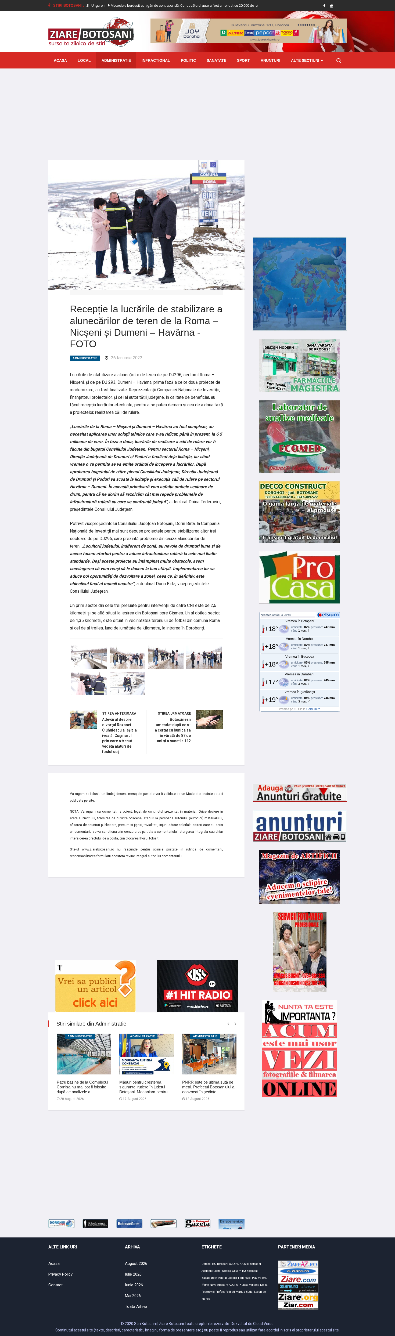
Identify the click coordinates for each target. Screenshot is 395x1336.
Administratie (116, 60)
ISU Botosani (220, 1264)
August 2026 (136, 1263)
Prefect (220, 1292)
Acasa (60, 60)
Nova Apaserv (219, 1285)
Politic (188, 60)
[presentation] (228, 1023)
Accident (207, 1271)
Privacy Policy (60, 1274)
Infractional (156, 60)
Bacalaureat (209, 1278)
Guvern (236, 1271)
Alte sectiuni (305, 60)
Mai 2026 (133, 1295)
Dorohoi (206, 1264)
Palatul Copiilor (227, 1278)
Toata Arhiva (136, 1306)
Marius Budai (244, 1292)
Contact (55, 1285)
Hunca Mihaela (249, 1285)
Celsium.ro (313, 709)
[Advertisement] (197, 110)
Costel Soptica (222, 1271)
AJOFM (234, 1285)
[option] (147, 5)
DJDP (232, 1264)
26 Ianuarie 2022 (126, 357)
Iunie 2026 (134, 1285)
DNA (240, 1264)
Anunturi (270, 60)
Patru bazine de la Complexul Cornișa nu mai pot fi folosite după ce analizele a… (82, 1087)
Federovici (244, 1278)
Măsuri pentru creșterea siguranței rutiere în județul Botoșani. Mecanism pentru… (145, 1087)
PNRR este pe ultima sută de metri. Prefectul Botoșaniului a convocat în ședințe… (208, 1087)
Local (84, 60)
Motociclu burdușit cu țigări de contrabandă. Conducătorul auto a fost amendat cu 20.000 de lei (147, 5)
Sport (243, 60)
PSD (254, 1278)
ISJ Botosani (250, 1271)
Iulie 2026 (133, 1274)
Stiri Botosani (252, 1264)
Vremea (266, 615)
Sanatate (216, 60)
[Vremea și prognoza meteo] (329, 614)
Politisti (230, 1292)
